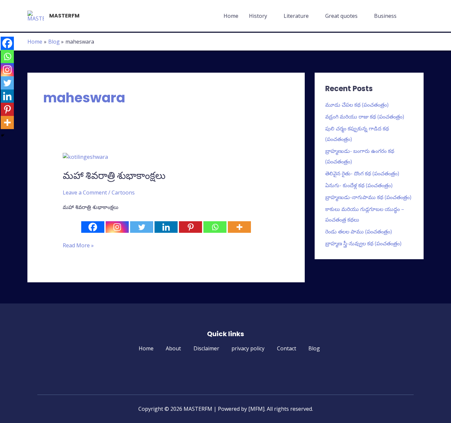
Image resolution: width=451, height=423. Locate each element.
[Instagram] (117, 227)
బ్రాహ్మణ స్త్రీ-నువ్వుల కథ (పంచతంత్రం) (363, 243)
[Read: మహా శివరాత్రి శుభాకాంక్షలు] (85, 156)
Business (385, 15)
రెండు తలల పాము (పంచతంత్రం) (358, 231)
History (258, 15)
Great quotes (341, 15)
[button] (415, 16)
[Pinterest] (190, 227)
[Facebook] (92, 227)
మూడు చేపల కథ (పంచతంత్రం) (357, 104)
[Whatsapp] (214, 227)
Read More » (78, 245)
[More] (239, 227)
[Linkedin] (166, 227)
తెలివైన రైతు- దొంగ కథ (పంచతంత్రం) (362, 173)
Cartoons (123, 192)
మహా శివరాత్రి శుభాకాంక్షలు (114, 175)
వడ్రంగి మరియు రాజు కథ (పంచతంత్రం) (364, 116)
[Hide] (2, 135)
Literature (296, 15)
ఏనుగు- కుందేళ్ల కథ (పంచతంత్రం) (359, 185)
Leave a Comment (85, 192)
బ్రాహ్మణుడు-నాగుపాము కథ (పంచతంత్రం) (368, 197)
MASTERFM (64, 15)
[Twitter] (141, 227)
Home (231, 15)
